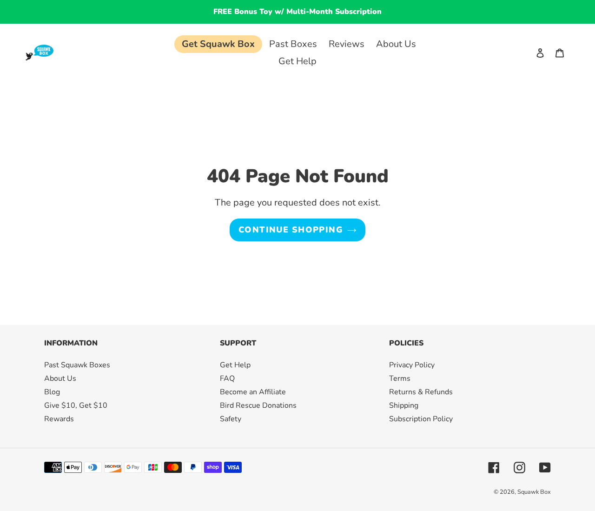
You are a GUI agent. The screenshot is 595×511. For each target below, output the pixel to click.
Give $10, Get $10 (75, 405)
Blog (52, 392)
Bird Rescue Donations (258, 405)
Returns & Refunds (421, 392)
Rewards (59, 419)
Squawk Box (534, 492)
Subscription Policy (421, 419)
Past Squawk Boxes (77, 365)
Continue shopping (290, 229)
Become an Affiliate (253, 392)
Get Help (235, 365)
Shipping (403, 405)
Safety (230, 419)
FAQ (227, 378)
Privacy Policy (412, 365)
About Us (60, 378)
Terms (399, 378)
